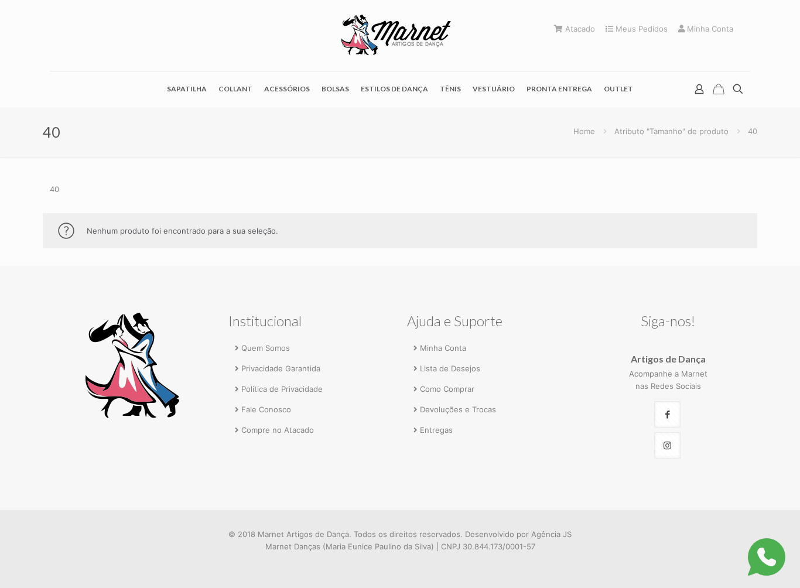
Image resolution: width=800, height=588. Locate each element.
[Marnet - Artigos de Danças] (400, 35)
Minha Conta (709, 29)
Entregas (436, 430)
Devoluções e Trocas (458, 409)
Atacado (579, 29)
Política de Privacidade (282, 389)
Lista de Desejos (450, 368)
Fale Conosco (266, 409)
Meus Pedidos (640, 29)
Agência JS (551, 534)
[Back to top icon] (742, 562)
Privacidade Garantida (280, 368)
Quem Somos (265, 348)
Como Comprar (447, 389)
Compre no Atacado (277, 430)
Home (584, 131)
